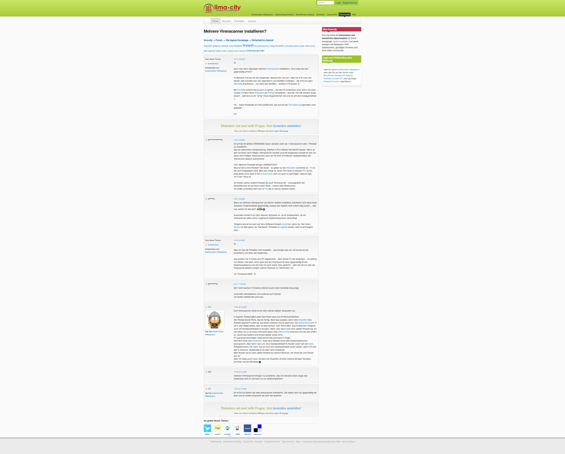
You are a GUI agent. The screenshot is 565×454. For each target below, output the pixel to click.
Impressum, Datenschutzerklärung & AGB (321, 441)
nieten (302, 45)
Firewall (240, 89)
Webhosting (215, 441)
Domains (320, 14)
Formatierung (295, 104)
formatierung (259, 45)
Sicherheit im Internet (262, 40)
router (218, 50)
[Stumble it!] (229, 434)
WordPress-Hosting (305, 14)
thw (209, 306)
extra (231, 45)
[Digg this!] (219, 434)
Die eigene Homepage (237, 40)
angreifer (208, 45)
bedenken (217, 45)
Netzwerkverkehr (307, 322)
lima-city (208, 40)
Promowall (239, 21)
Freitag (271, 92)
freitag (272, 45)
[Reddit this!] (239, 434)
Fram (267, 188)
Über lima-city (288, 441)
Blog (298, 441)
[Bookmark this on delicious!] (258, 434)
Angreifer (303, 319)
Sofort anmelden (341, 41)
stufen (224, 50)
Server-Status (348, 441)
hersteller (280, 45)
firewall (248, 45)
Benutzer (226, 21)
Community (344, 14)
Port (312, 167)
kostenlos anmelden (286, 125)
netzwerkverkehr (292, 45)
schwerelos (213, 63)
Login (338, 2)
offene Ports (283, 331)
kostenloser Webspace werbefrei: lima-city (233, 8)
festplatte (238, 45)
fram (267, 45)
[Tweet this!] (209, 434)
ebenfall (225, 45)
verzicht (242, 50)
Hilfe (354, 14)
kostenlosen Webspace (216, 70)
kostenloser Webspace (262, 14)
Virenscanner (273, 68)
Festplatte (259, 92)
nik (209, 388)
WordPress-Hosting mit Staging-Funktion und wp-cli (338, 77)
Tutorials (252, 21)
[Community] (209, 19)
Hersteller (290, 167)
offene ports (310, 45)
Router (237, 226)
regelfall (211, 50)
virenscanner (255, 50)
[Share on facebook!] (249, 434)
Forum (215, 21)
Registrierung (350, 2)
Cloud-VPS (332, 14)
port (205, 50)
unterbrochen (232, 50)
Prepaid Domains (331, 81)
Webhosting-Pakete (284, 14)
